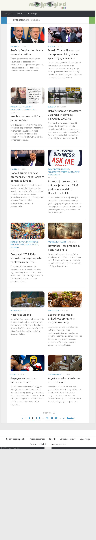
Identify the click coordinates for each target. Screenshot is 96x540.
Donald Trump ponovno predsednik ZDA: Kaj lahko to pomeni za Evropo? (27, 176)
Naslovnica (9, 13)
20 (52, 418)
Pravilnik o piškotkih (38, 444)
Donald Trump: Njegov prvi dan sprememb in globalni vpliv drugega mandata (63, 54)
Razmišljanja (53, 242)
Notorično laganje (21, 314)
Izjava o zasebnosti (58, 444)
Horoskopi (32, 13)
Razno (63, 242)
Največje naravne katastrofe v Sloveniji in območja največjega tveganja (64, 114)
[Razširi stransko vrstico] (4, 19)
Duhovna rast (17, 107)
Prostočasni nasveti (70, 172)
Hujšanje (27, 107)
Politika (14, 46)
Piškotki (52, 439)
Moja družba (16, 311)
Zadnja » (71, 418)
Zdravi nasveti (30, 110)
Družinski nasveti (18, 242)
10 (47, 418)
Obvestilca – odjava (68, 439)
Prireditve (15, 245)
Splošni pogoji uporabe (15, 439)
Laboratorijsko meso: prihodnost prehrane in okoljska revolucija (61, 318)
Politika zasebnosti (37, 439)
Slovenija (52, 107)
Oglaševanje (85, 439)
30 (56, 418)
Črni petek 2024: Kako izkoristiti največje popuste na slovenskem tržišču (26, 258)
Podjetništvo (16, 110)
